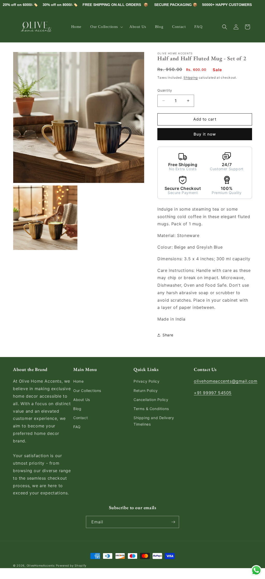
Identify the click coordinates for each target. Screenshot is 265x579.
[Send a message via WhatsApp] (256, 570)
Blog (77, 408)
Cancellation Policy (151, 399)
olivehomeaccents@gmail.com (225, 381)
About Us (81, 399)
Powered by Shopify (71, 565)
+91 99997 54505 (213, 392)
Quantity (164, 90)
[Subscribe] (173, 522)
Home (78, 381)
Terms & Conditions (151, 408)
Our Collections (87, 390)
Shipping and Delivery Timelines (154, 420)
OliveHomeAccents (41, 565)
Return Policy (146, 390)
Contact (80, 417)
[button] (105, 27)
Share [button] (168, 335)
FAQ (77, 427)
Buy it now (205, 134)
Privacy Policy (146, 381)
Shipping (190, 77)
